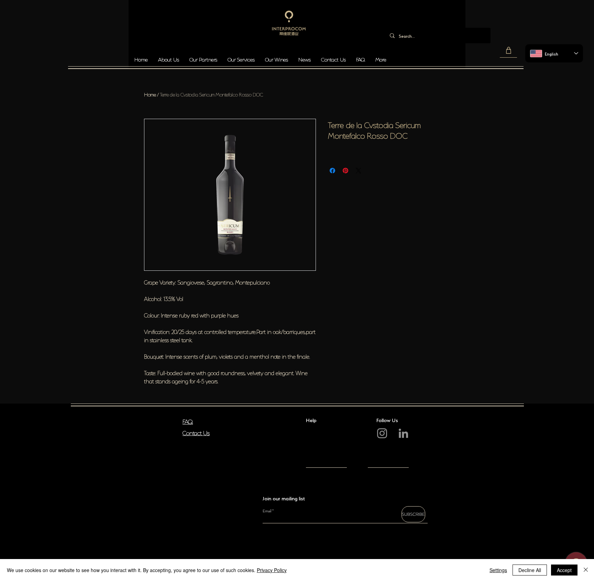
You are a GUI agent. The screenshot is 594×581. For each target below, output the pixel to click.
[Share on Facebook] (332, 170)
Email (267, 511)
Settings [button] (498, 570)
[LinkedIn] (403, 433)
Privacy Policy (272, 570)
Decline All (529, 570)
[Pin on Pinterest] (345, 170)
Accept (564, 570)
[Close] (586, 570)
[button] (508, 50)
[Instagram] (382, 433)
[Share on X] (358, 170)
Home (150, 94)
